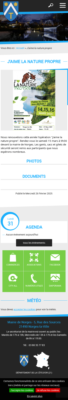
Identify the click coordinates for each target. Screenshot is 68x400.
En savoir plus (34, 396)
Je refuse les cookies (48, 390)
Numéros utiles (34, 285)
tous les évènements (34, 242)
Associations (34, 264)
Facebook (55, 264)
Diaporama (55, 285)
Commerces (13, 264)
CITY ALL (13, 285)
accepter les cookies (25, 309)
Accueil (20, 48)
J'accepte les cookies (21, 390)
